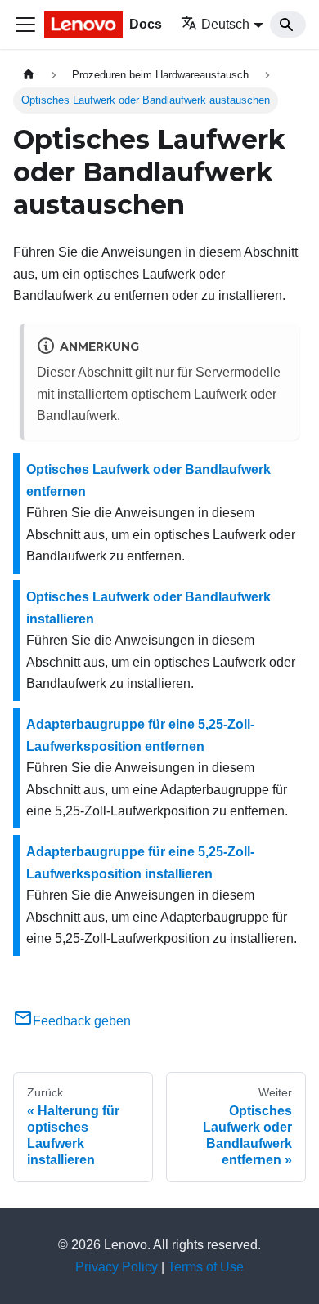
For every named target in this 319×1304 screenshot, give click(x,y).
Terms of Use (206, 1267)
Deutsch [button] (225, 24)
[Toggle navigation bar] (25, 24)
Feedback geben (82, 1021)
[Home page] (28, 74)
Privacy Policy (116, 1267)
